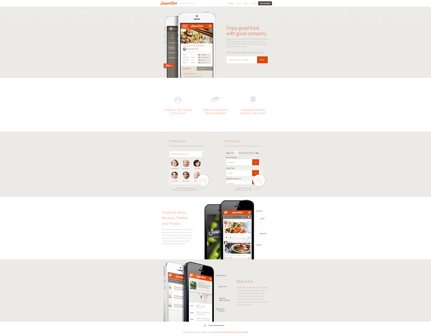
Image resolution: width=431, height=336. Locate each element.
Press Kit (235, 332)
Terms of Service (227, 332)
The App (230, 3)
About (238, 3)
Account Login (243, 332)
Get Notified (265, 3)
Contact (253, 3)
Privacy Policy (217, 332)
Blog (245, 3)
